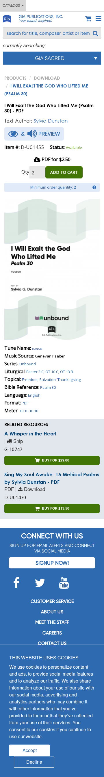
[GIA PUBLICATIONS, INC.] (6, 17)
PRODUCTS (15, 78)
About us (52, 611)
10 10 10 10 (28, 410)
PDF (25, 403)
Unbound (27, 363)
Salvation (47, 379)
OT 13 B (66, 371)
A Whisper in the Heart (30, 433)
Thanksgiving (69, 379)
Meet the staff (52, 622)
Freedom (30, 379)
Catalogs (12, 5)
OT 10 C (51, 371)
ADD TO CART (64, 172)
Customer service (52, 601)
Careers (52, 633)
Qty (25, 171)
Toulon (37, 348)
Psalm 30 (48, 387)
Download (47, 78)
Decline (34, 761)
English (34, 395)
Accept (30, 750)
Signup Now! (52, 563)
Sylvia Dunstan (51, 121)
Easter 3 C (35, 371)
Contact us (52, 643)
